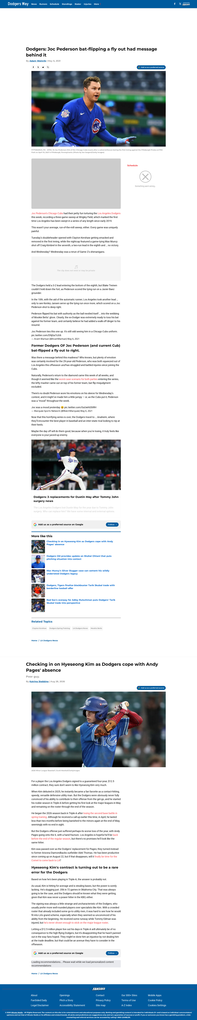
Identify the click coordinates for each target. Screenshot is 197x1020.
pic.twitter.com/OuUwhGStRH (80, 407)
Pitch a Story (66, 1000)
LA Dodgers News (80, 628)
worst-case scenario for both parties (78, 379)
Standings (67, 4)
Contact (100, 995)
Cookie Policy (155, 1000)
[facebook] (174, 4)
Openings (65, 995)
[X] (180, 4)
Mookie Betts (96, 628)
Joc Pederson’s (39, 213)
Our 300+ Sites (129, 995)
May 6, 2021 (73, 338)
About (34, 995)
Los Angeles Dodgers (109, 213)
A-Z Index (126, 1005)
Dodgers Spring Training (59, 628)
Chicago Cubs (55, 213)
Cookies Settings (157, 1005)
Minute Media (17, 1012)
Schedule (54, 4)
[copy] (48, 67)
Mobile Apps (154, 995)
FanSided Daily (39, 1000)
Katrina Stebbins (39, 681)
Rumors (43, 4)
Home (34, 640)
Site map (100, 1005)
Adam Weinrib (38, 61)
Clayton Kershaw (39, 628)
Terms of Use (128, 1000)
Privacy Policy (103, 1000)
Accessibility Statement (72, 1005)
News (34, 4)
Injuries (87, 4)
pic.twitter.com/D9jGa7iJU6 (46, 335)
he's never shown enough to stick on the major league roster (76, 922)
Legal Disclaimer (40, 1005)
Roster (78, 4)
